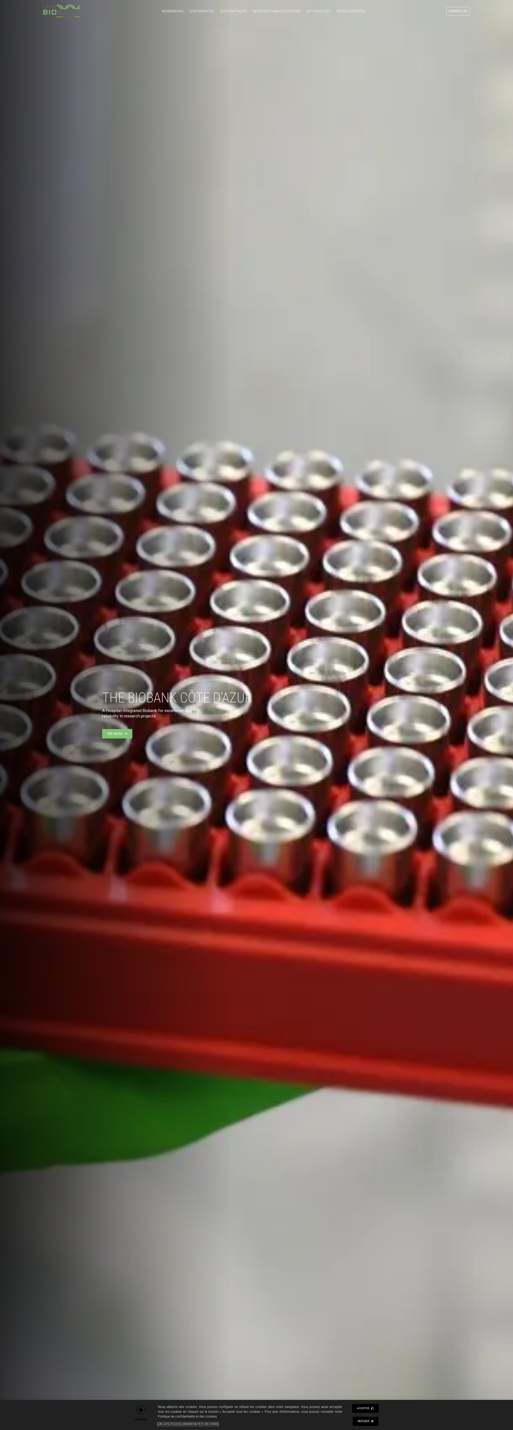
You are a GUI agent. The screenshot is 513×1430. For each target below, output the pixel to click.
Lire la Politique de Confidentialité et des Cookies (188, 1424)
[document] (256, 715)
